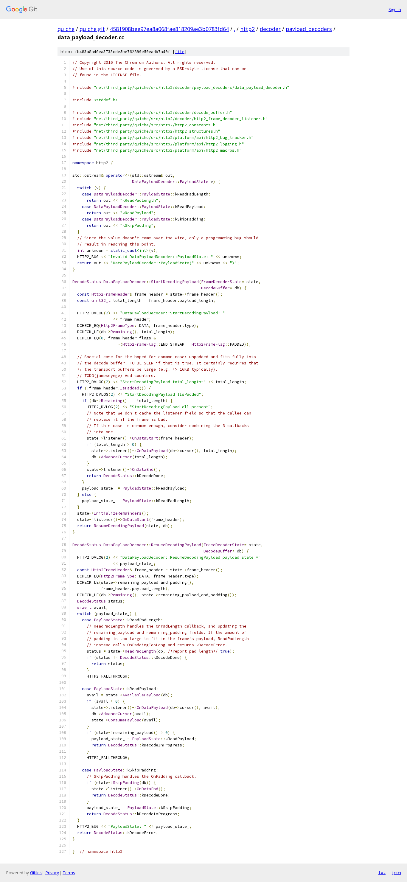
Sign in (395, 9)
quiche (66, 28)
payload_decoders (309, 28)
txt (382, 872)
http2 (247, 28)
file (179, 51)
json (396, 872)
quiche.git (92, 28)
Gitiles (36, 872)
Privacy (52, 872)
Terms (69, 872)
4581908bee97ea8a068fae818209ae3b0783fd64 (169, 28)
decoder (270, 28)
